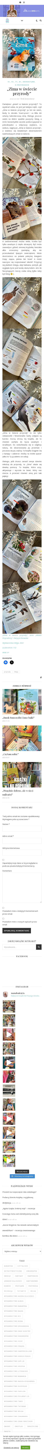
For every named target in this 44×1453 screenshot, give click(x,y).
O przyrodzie (22, 85)
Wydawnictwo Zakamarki (16, 1416)
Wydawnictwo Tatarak (15, 1406)
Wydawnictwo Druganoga (16, 1326)
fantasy (19, 1276)
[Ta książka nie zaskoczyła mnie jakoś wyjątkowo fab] (9, 1076)
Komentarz (7, 871)
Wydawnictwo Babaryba (15, 1306)
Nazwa (6, 824)
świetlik (19, 1426)
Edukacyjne (29, 82)
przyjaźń (19, 1286)
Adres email (8, 836)
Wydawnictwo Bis (12, 1316)
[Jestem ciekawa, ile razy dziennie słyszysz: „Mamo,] (9, 1161)
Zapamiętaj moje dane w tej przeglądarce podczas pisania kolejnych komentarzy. (20, 864)
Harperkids (33, 1276)
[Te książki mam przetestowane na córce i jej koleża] (9, 1062)
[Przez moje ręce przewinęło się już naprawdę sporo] (9, 1133)
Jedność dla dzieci (13, 1281)
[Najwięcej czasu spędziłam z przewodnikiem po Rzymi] (9, 1091)
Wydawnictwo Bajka (13, 1311)
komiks (7, 1286)
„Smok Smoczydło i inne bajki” (18, 717)
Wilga (16, 672)
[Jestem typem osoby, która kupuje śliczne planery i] (9, 1105)
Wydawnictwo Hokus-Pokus (17, 1356)
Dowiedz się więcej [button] (11, 1447)
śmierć (7, 1426)
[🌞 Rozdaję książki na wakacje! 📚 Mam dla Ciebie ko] (9, 1147)
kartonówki (32, 1281)
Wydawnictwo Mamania (15, 1376)
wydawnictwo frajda (14, 1346)
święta (7, 1431)
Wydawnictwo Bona (13, 1321)
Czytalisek (22, 1266)
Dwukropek (32, 1271)
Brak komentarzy (27, 98)
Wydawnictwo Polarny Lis (16, 1396)
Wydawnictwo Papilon (15, 1391)
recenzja (8, 1291)
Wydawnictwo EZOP (13, 1341)
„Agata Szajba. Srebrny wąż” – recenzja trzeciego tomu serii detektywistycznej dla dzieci (20, 1213)
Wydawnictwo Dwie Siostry (17, 1331)
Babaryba (8, 1266)
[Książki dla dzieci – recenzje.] (7, 20)
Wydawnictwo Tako (13, 1401)
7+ (16, 82)
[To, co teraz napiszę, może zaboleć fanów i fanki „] (9, 1020)
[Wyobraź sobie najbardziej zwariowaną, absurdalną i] (9, 1048)
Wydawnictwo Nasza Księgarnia (19, 1381)
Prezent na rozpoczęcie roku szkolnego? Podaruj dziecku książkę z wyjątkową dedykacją (19, 1197)
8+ (20, 82)
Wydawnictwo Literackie (16, 1371)
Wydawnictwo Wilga (13, 1411)
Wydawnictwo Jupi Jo (14, 1361)
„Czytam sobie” (10, 754)
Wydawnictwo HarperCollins (18, 1351)
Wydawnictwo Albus (14, 1301)
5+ (9, 82)
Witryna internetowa (11, 848)
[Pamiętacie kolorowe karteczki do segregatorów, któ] (9, 1034)
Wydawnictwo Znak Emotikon (18, 1421)
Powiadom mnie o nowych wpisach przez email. (19, 923)
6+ (12, 82)
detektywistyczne (13, 1271)
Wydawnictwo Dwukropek (16, 1336)
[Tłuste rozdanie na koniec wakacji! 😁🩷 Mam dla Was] (9, 1006)
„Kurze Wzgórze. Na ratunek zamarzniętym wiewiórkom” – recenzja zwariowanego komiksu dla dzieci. (20, 1230)
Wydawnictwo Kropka (14, 1366)
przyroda (7, 672)
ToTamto (21, 1291)
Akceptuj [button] (25, 1447)
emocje (7, 1276)
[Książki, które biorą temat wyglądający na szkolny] (9, 1119)
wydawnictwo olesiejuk (15, 1386)
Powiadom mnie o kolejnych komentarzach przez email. (20, 912)
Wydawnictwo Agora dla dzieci (19, 1296)
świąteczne (32, 1426)
